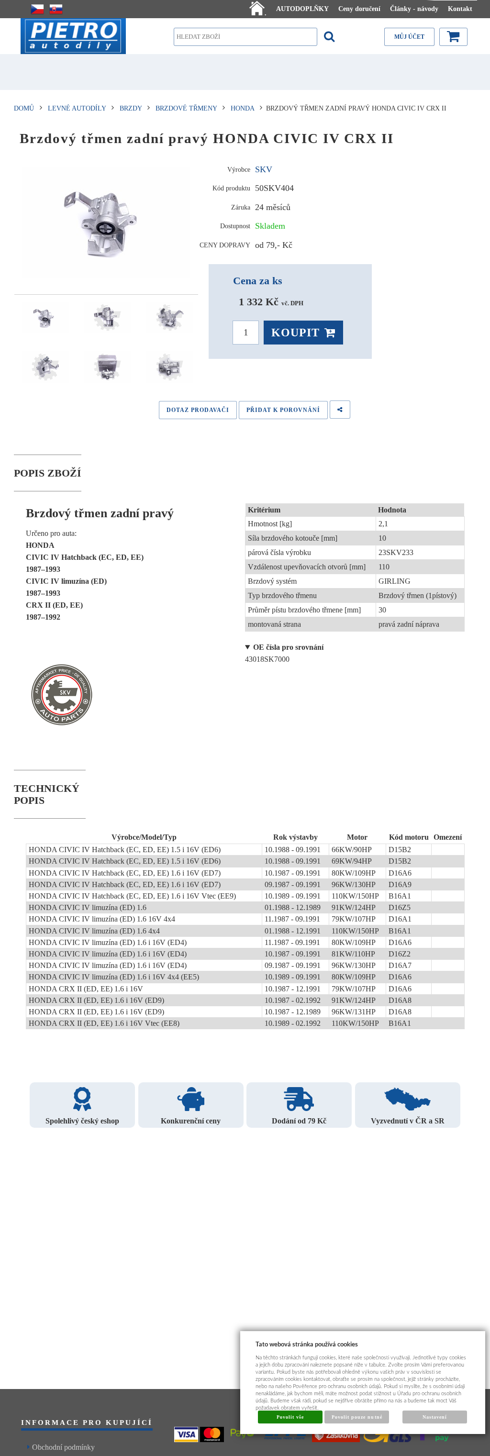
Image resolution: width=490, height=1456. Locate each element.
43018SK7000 (284, 653)
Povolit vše (290, 1417)
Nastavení (435, 1417)
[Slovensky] (56, 9)
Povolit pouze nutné (357, 1417)
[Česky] (37, 9)
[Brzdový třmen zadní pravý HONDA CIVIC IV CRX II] (106, 222)
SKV (263, 169)
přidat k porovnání (283, 410)
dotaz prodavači (198, 410)
